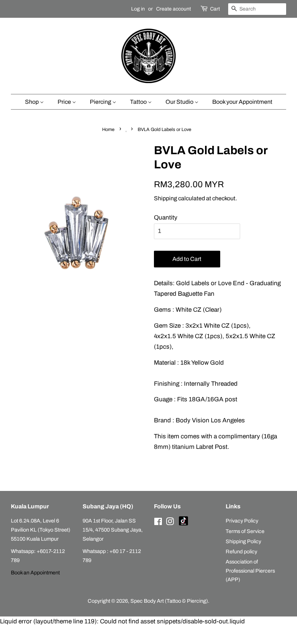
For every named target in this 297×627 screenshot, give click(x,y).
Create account (173, 9)
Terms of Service (245, 531)
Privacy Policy (242, 521)
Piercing (101, 102)
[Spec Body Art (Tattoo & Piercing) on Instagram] (170, 523)
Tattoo (139, 102)
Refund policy (241, 551)
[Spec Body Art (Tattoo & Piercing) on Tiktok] (183, 523)
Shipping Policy (243, 541)
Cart (215, 9)
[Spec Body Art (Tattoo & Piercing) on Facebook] (158, 523)
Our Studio (180, 102)
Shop (32, 102)
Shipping (165, 198)
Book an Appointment (35, 572)
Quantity (165, 217)
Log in (138, 9)
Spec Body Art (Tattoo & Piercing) (169, 601)
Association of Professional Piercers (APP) (250, 570)
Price (65, 102)
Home (108, 129)
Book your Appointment (242, 102)
